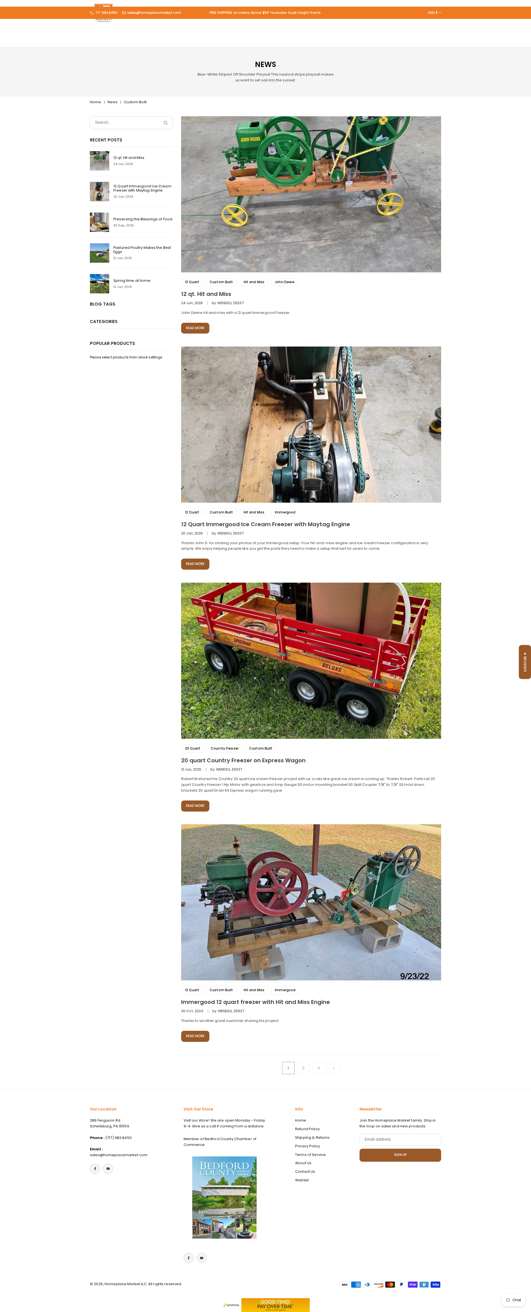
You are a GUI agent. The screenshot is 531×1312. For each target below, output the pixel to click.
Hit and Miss (254, 282)
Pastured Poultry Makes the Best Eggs (142, 250)
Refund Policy (307, 1129)
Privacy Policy (307, 1146)
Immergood (285, 512)
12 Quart (192, 282)
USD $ (433, 13)
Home (95, 102)
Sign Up (400, 1155)
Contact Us (305, 1171)
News (113, 102)
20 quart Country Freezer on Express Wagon (243, 760)
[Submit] (167, 123)
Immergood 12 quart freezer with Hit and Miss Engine (255, 1002)
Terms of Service (310, 1154)
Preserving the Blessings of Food (142, 219)
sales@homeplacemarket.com (154, 13)
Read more (195, 328)
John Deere (285, 282)
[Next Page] (334, 1068)
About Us (303, 1163)
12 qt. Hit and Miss (206, 294)
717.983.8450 (106, 13)
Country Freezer (225, 748)
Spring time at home (131, 280)
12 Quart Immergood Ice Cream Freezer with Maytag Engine (265, 524)
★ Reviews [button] (525, 662)
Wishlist (302, 1180)
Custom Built (221, 282)
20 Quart (192, 748)
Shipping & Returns (312, 1137)
